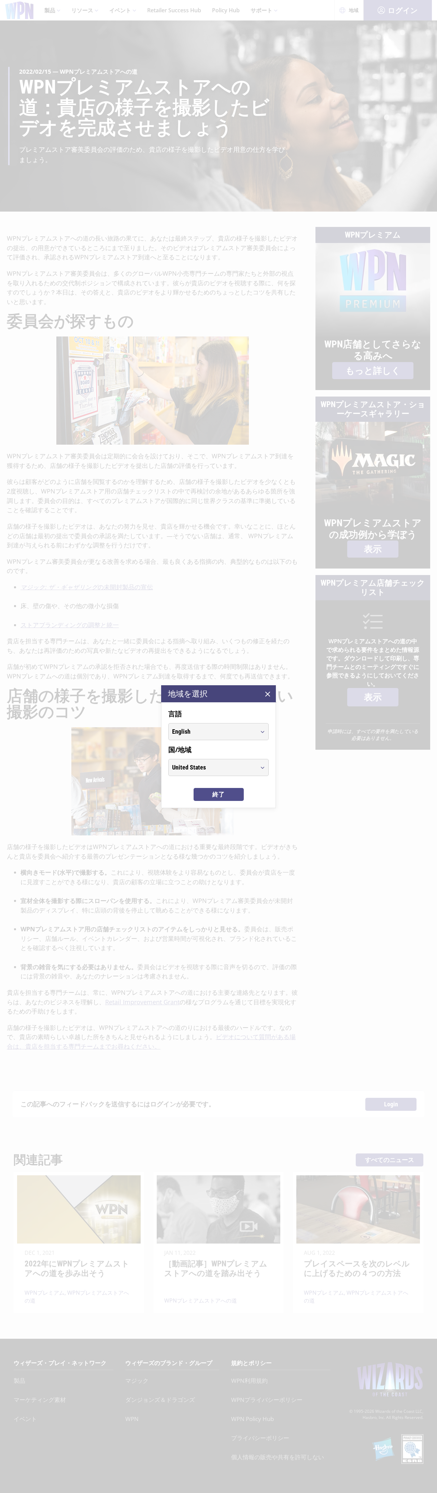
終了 (218, 794)
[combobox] (212, 731)
